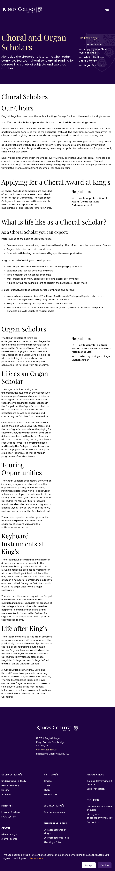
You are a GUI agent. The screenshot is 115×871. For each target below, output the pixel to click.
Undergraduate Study (13, 781)
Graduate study (10, 785)
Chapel (48, 781)
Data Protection (96, 788)
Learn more (36, 858)
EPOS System (8, 816)
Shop (47, 790)
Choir (47, 785)
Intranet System (10, 812)
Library (5, 790)
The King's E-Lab (53, 842)
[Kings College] (49, 9)
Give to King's (9, 834)
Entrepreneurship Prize (56, 837)
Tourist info (50, 794)
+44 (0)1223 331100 (46, 749)
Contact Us (93, 822)
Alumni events (9, 839)
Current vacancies (54, 812)
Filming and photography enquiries (100, 816)
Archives (6, 794)
